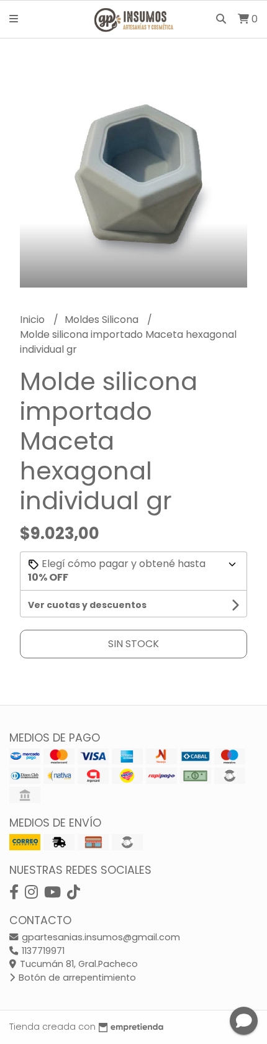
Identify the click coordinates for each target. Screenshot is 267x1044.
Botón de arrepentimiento (76, 977)
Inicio (33, 319)
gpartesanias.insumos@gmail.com (99, 937)
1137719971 (42, 951)
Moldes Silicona (103, 319)
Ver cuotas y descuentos (87, 605)
